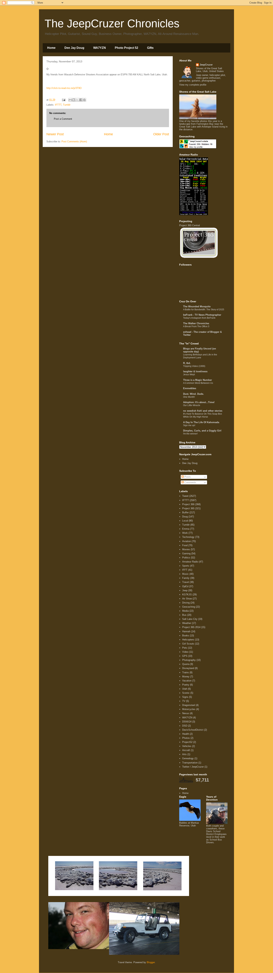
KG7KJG (187, 594)
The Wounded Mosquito (197, 306)
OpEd (185, 586)
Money (185, 676)
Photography (189, 660)
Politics (186, 557)
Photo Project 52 (126, 47)
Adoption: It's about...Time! (198, 402)
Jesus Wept (189, 374)
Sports (185, 565)
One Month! (189, 397)
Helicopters (188, 639)
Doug (185, 516)
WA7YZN (99, 47)
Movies (186, 549)
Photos (186, 738)
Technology (188, 537)
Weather (186, 623)
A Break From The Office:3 (196, 326)
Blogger (151, 962)
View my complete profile (192, 84)
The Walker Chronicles (196, 323)
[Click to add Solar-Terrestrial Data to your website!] (193, 214)
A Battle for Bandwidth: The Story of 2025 (203, 309)
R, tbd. (187, 363)
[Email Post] (63, 99)
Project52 (187, 742)
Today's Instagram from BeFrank (199, 318)
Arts (184, 754)
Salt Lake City (189, 619)
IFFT (184, 569)
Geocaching (188, 606)
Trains (185, 672)
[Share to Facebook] (81, 100)
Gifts (150, 47)
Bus (184, 615)
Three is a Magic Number (197, 380)
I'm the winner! (190, 433)
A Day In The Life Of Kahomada (201, 422)
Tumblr (66, 104)
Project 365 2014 (191, 627)
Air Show (187, 598)
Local (185, 520)
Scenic (186, 692)
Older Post (161, 134)
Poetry (185, 684)
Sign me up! (189, 425)
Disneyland (188, 668)
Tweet (185, 496)
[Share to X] (77, 100)
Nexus (185, 713)
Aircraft (186, 750)
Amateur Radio (190, 561)
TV (183, 701)
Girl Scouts (188, 643)
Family (185, 578)
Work (185, 533)
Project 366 (188, 504)
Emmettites (189, 388)
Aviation (186, 541)
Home (51, 47)
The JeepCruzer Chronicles (112, 23)
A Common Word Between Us (198, 383)
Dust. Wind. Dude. (193, 394)
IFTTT (58, 104)
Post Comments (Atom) (74, 141)
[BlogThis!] (74, 100)
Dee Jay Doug (74, 47)
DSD (184, 725)
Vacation (186, 680)
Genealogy (188, 758)
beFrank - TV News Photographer (202, 314)
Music (185, 574)
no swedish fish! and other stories (202, 410)
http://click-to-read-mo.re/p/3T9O (64, 88)
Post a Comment (63, 118)
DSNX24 (186, 721)
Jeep (184, 590)
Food (185, 545)
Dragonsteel (188, 705)
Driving (186, 602)
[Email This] (70, 100)
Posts (187, 476)
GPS (184, 656)
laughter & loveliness (195, 371)
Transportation (190, 762)
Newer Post (55, 134)
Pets (184, 647)
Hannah (186, 631)
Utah (184, 688)
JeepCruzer (206, 64)
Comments (190, 482)
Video (185, 651)
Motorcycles (188, 709)
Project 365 (188, 508)
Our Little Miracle (191, 405)
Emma (185, 528)
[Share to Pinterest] (84, 100)
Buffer (185, 512)
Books (185, 635)
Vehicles (186, 746)
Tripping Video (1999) (194, 366)
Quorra (185, 664)
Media (185, 610)
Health (185, 733)
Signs (185, 697)
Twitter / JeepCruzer (193, 766)
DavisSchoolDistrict (192, 729)
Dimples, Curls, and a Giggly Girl (202, 430)
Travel (185, 582)
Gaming (186, 553)
